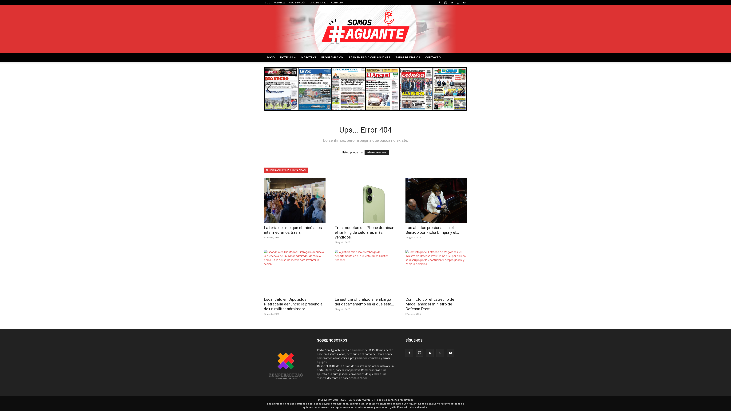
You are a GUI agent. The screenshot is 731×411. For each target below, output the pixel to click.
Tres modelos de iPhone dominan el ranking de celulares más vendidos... (364, 232)
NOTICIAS (286, 57)
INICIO (267, 2)
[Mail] (452, 2)
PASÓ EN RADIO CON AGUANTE (369, 57)
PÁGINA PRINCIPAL (376, 152)
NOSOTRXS (279, 2)
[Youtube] (464, 2)
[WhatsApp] (458, 2)
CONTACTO (337, 2)
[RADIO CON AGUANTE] (365, 29)
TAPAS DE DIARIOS (318, 2)
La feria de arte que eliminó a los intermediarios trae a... (293, 230)
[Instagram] (445, 2)
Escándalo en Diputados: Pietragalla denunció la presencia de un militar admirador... (293, 304)
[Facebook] (439, 2)
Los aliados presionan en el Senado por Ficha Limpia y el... (432, 230)
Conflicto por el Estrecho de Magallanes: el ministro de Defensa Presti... (429, 304)
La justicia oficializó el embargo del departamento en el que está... (364, 301)
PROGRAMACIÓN (297, 2)
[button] (462, 89)
